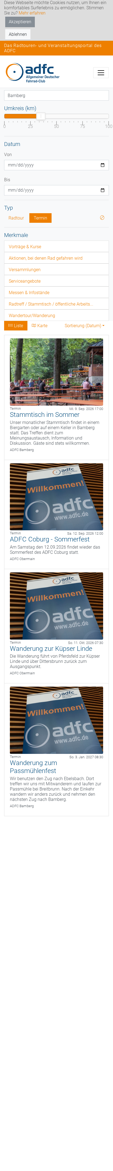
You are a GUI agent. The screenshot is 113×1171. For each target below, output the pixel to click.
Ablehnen (18, 34)
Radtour (16, 218)
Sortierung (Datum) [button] (83, 325)
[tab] (56, 246)
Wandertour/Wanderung (32, 315)
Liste (18, 325)
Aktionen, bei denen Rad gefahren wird (46, 258)
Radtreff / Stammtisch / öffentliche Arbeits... (51, 304)
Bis (7, 179)
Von (8, 154)
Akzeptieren (20, 21)
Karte (41, 325)
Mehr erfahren (32, 13)
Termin (40, 218)
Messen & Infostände (29, 292)
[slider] (41, 116)
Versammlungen (25, 269)
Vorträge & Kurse (25, 246)
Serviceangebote (25, 281)
